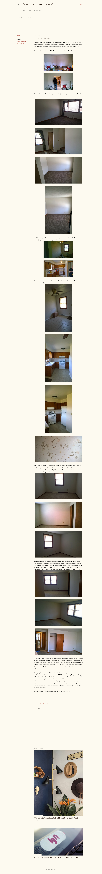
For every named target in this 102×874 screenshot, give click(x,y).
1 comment (39, 823)
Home (24, 10)
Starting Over (20, 43)
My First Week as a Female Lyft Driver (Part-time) (57, 857)
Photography (37, 10)
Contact (29, 10)
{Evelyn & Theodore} (38, 4)
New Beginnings (21, 41)
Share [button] (18, 35)
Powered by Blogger (52, 869)
